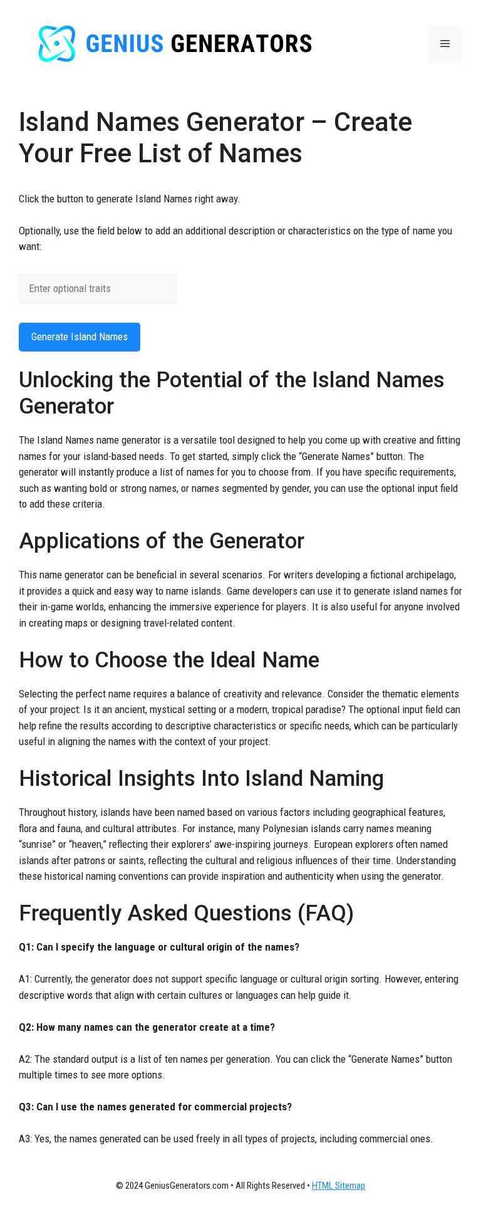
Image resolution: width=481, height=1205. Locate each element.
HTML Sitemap (338, 1185)
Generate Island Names (79, 336)
